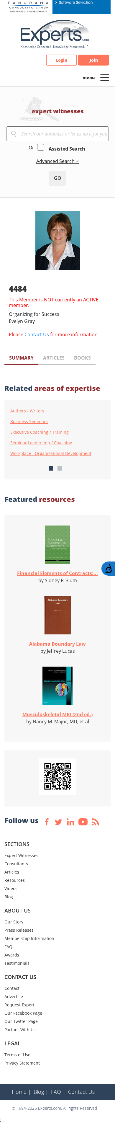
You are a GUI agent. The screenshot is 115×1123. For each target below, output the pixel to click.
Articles (11, 872)
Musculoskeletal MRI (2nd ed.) (57, 714)
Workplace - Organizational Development (50, 453)
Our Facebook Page (23, 1013)
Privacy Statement (22, 1063)
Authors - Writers (27, 411)
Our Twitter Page (21, 1021)
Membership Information (29, 938)
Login (61, 60)
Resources (14, 880)
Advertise (13, 996)
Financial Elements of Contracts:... (57, 573)
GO (57, 178)
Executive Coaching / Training (39, 432)
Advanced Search (56, 161)
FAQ (8, 946)
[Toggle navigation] (104, 77)
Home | (21, 1091)
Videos (10, 888)
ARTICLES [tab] (54, 358)
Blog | (41, 1091)
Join (94, 60)
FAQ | (58, 1091)
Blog (8, 897)
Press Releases (19, 930)
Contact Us (36, 334)
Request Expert (19, 1005)
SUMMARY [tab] (21, 358)
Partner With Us (20, 1029)
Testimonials (16, 963)
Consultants (16, 863)
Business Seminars (29, 421)
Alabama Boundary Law (57, 644)
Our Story (13, 922)
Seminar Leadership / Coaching (41, 442)
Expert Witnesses (21, 855)
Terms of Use (17, 1054)
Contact (11, 988)
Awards (11, 955)
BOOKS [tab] (82, 358)
